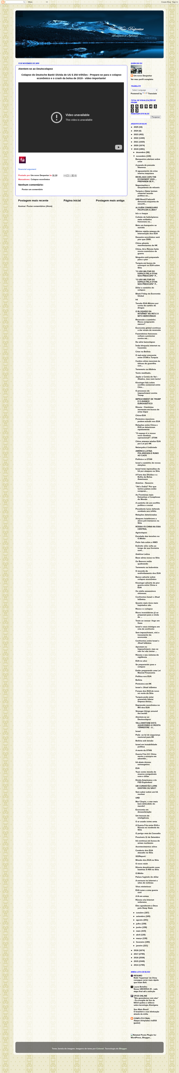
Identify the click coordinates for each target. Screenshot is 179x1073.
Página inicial (72, 200)
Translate (152, 94)
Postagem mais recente (33, 200)
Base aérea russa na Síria (148, 558)
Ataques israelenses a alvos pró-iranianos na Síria (147, 521)
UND (138, 798)
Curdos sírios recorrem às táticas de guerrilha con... (148, 363)
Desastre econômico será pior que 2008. (148, 238)
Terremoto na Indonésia (147, 567)
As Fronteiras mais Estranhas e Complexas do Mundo (148, 497)
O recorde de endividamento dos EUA (148, 572)
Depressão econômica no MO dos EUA (148, 706)
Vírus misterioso (143, 887)
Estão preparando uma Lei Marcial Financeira (148, 672)
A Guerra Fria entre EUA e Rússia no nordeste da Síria (148, 827)
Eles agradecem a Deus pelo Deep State (147, 907)
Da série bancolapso (145, 342)
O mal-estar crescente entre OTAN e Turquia (147, 356)
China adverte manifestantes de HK (146, 244)
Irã (137, 300)
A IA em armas (142, 896)
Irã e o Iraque (142, 213)
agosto (139, 920)
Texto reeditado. (143, 373)
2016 (136, 958)
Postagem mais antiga (110, 200)
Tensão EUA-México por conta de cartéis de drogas (147, 305)
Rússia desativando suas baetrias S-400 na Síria (148, 868)
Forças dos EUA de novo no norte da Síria (147, 692)
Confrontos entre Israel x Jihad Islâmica (147, 642)
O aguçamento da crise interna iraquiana (147, 172)
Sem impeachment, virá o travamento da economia (147, 635)
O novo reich (142, 864)
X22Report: (141, 856)
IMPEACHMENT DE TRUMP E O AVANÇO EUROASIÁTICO (148, 401)
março (139, 938)
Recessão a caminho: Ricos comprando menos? (146, 322)
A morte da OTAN (144, 750)
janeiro (139, 946)
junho (139, 927)
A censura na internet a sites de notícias (147, 882)
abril (138, 935)
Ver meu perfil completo (142, 79)
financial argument (27, 169)
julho (139, 924)
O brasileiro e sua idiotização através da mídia (146, 1013)
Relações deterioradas (146, 515)
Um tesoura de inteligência (142, 817)
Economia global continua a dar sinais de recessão (148, 329)
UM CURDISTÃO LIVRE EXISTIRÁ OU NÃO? (146, 787)
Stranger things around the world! (147, 712)
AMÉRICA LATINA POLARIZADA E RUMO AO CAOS (147, 453)
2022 (136, 138)
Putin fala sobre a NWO (147, 542)
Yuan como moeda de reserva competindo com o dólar (146, 774)
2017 (136, 954)
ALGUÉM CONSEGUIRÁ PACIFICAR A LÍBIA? (147, 209)
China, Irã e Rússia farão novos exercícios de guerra (147, 251)
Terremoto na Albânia (146, 369)
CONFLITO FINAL (142, 1018)
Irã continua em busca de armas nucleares (148, 842)
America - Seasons (144, 483)
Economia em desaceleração (143, 811)
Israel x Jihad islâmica (146, 687)
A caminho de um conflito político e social (148, 504)
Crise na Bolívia (143, 352)
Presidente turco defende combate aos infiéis (148, 510)
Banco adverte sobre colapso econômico (146, 578)
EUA (138, 768)
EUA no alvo (141, 661)
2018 (136, 950)
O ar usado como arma (146, 822)
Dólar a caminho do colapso (145, 289)
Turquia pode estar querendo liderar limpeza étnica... (145, 699)
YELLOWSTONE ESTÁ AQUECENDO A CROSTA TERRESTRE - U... (148, 725)
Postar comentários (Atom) (39, 206)
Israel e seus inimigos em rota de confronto (148, 628)
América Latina (143, 554)
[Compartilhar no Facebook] (72, 175)
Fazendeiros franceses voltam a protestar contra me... (146, 336)
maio (138, 931)
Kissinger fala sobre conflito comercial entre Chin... (148, 385)
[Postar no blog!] (67, 175)
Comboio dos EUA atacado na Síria (144, 851)
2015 (136, 961)
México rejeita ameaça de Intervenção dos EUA (148, 232)
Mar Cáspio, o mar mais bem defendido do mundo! (147, 804)
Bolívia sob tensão (144, 741)
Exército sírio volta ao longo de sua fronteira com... (147, 548)
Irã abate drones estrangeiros (143, 763)
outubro (140, 913)
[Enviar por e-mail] (64, 175)
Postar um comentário (32, 189)
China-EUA (141, 415)
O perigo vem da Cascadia (148, 833)
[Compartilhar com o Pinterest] (75, 175)
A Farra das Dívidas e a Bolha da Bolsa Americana (146, 477)
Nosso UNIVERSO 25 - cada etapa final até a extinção (145, 990)
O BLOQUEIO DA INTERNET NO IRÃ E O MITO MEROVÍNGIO (147, 313)
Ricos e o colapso (144, 609)
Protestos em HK (143, 684)
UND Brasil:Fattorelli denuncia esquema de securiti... (147, 201)
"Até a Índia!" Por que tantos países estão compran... (146, 489)
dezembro (141, 152)
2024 (136, 131)
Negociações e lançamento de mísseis (148, 186)
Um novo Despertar (143, 76)
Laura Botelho (140, 987)
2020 (136, 145)
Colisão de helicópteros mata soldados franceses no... (147, 219)
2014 (136, 965)
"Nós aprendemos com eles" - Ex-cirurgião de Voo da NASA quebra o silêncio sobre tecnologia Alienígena (146, 1001)
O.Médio (139, 873)
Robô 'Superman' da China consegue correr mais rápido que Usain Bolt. (146, 980)
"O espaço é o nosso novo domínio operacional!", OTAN (146, 435)
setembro (141, 916)
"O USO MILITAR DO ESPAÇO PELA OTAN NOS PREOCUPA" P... (146, 273)
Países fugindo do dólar (147, 877)
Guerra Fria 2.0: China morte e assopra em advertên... (146, 756)
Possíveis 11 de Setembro (148, 837)
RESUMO (138, 976)
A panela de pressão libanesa (145, 166)
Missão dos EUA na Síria (147, 860)
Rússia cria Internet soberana (145, 901)
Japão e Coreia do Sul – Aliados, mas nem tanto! (148, 378)
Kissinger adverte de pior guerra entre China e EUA (148, 585)
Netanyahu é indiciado (146, 447)
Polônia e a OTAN (144, 459)
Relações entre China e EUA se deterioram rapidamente (147, 427)
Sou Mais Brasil (141, 1009)
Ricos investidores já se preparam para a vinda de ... (147, 615)
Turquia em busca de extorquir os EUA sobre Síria (148, 265)
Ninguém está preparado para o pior (147, 258)
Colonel (100, 1049)
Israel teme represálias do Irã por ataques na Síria (148, 470)
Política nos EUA (143, 676)
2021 (136, 142)
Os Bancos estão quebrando (144, 562)
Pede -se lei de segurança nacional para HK (148, 736)
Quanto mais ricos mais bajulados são (147, 604)
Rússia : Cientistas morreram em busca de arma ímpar (147, 409)
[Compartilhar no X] (70, 175)
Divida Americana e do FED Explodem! (146, 781)
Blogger (123, 1049)
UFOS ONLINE (140, 996)
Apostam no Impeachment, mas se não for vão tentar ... (147, 649)
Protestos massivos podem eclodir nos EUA (148, 420)
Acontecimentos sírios (146, 847)
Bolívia (139, 680)
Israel (138, 731)
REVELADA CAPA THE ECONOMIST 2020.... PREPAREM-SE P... (146, 179)
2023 (136, 134)
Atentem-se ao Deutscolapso (143, 718)
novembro (141, 156)
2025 (136, 127)
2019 (136, 149)
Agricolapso (141, 533)
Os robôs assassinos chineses (146, 592)
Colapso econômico (40, 179)
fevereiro (140, 942)
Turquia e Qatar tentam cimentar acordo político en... (146, 193)
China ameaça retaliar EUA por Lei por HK (148, 442)
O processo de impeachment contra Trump (146, 393)
